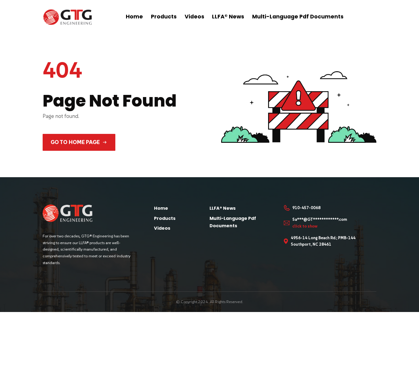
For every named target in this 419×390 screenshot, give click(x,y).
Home (134, 16)
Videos (194, 16)
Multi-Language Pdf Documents (298, 16)
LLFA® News (228, 16)
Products (164, 16)
